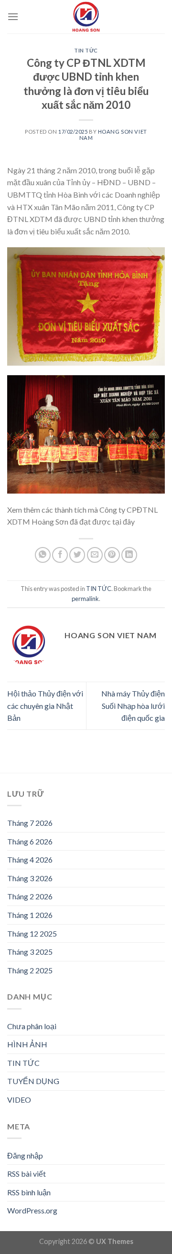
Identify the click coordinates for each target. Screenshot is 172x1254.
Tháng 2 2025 (30, 970)
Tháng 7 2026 (30, 822)
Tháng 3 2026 (30, 878)
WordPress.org (32, 1210)
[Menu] (13, 16)
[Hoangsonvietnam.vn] (86, 16)
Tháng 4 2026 (30, 859)
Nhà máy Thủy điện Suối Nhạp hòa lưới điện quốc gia (133, 705)
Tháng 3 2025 (30, 951)
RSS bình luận (29, 1192)
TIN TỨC (86, 50)
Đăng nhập (25, 1155)
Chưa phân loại (31, 1026)
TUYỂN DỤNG (33, 1080)
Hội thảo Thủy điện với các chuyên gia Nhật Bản (45, 705)
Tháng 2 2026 (30, 896)
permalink (85, 598)
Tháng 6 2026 (30, 841)
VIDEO (19, 1099)
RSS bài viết (26, 1173)
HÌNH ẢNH (27, 1044)
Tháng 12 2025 (32, 933)
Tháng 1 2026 (30, 914)
